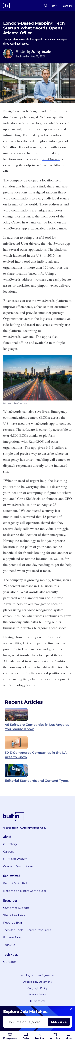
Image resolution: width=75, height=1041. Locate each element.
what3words (51, 158)
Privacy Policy (37, 994)
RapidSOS (36, 441)
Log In (67, 5)
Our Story (10, 844)
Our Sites (9, 962)
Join (55, 5)
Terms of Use (37, 1000)
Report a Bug (12, 922)
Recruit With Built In (17, 883)
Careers (8, 851)
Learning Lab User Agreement (37, 975)
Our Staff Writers (15, 859)
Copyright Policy (37, 988)
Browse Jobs (12, 937)
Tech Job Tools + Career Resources (27, 930)
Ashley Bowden (41, 51)
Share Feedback (14, 915)
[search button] (45, 5)
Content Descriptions (18, 866)
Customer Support (16, 908)
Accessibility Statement (37, 981)
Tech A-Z (9, 945)
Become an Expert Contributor (24, 891)
